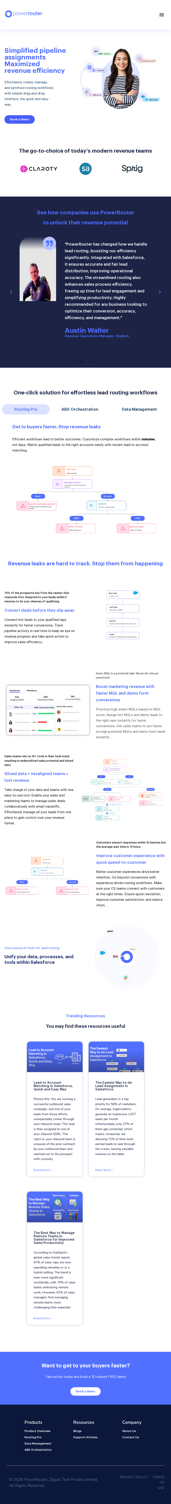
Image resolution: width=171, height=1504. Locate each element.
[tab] (25, 409)
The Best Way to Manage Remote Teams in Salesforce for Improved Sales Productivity (54, 1238)
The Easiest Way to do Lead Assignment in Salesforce (113, 1086)
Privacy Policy (134, 1477)
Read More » (42, 1170)
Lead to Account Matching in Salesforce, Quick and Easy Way (53, 1086)
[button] (161, 14)
